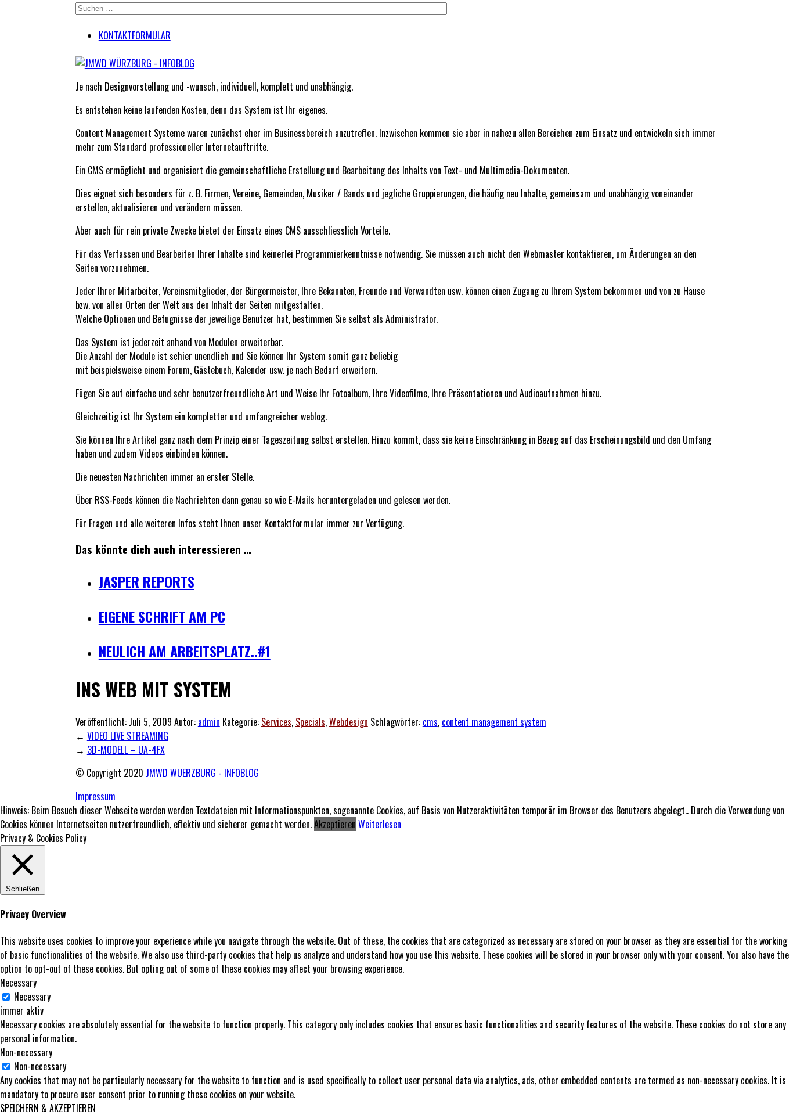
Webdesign (348, 722)
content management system (494, 722)
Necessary (32, 996)
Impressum (95, 796)
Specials (310, 722)
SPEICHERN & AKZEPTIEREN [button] (48, 1108)
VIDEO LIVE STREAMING (127, 736)
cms (430, 722)
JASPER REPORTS (146, 581)
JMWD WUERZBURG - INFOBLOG (202, 773)
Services (276, 722)
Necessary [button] (18, 983)
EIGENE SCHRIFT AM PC (162, 616)
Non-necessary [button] (26, 1052)
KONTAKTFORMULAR (135, 35)
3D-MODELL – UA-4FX (126, 750)
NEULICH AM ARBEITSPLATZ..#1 (185, 651)
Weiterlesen (379, 824)
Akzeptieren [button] (335, 824)
